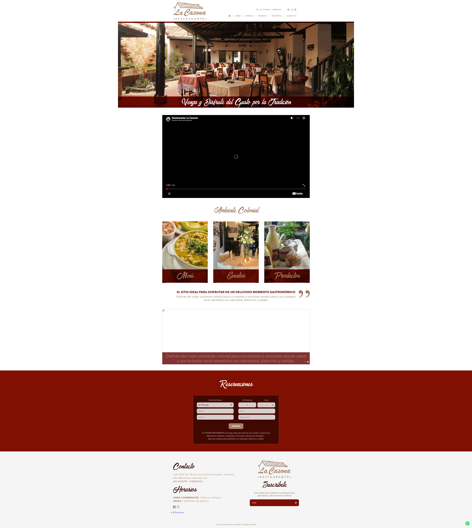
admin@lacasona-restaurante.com (190, 478)
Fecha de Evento (215, 400)
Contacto (291, 16)
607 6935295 (265, 9)
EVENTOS (249, 16)
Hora (266, 400)
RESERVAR (236, 426)
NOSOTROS (276, 16)
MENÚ (238, 16)
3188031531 (276, 9)
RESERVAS (262, 16)
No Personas (247, 400)
